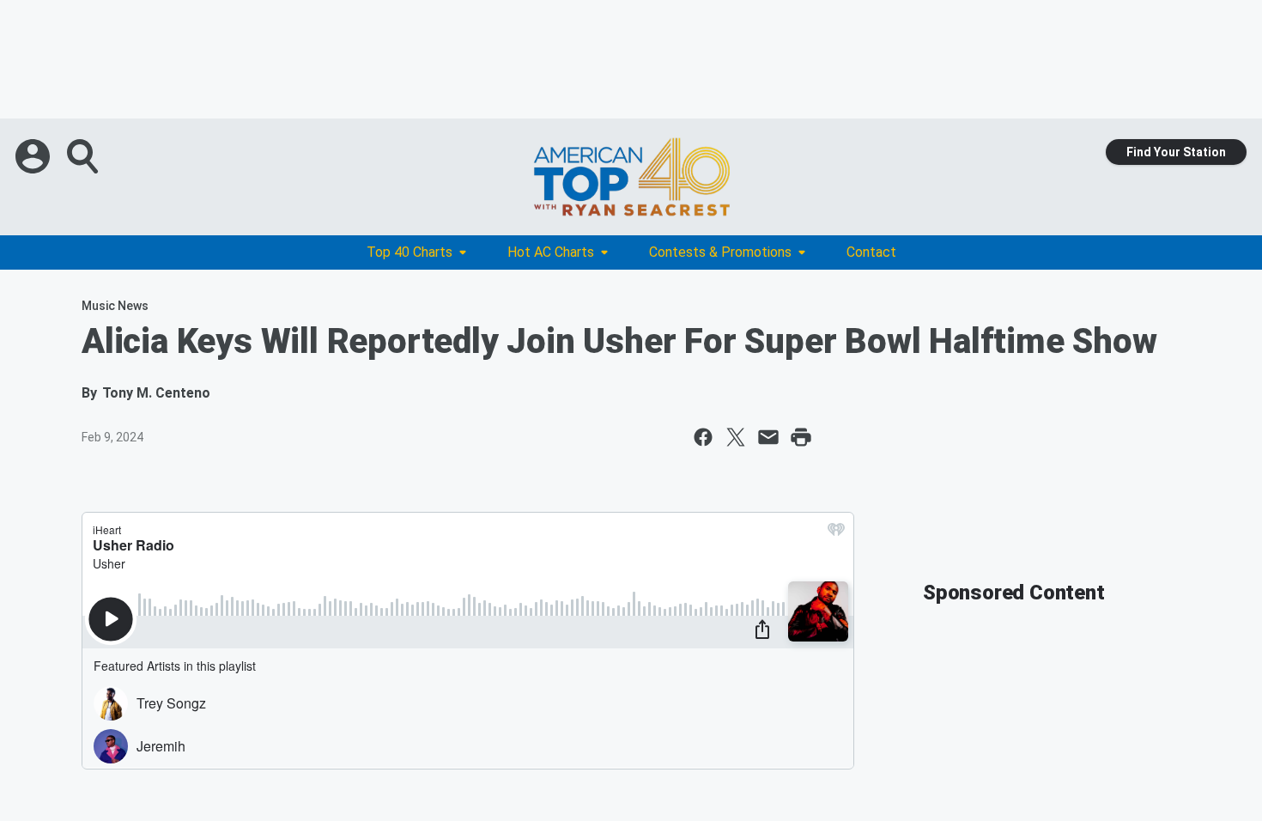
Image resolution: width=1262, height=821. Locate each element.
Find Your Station (1176, 152)
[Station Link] (631, 177)
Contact (871, 252)
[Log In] (34, 156)
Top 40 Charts (409, 252)
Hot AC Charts (550, 252)
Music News (115, 306)
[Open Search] (84, 156)
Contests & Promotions (720, 252)
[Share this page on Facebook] (703, 437)
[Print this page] (801, 437)
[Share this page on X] (736, 437)
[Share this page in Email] (768, 437)
